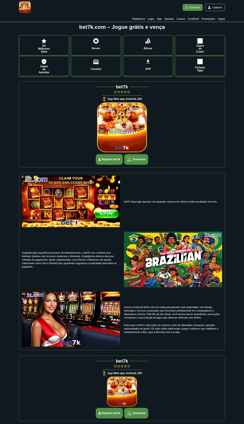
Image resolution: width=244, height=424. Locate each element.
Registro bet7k (111, 159)
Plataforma (138, 18)
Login (151, 18)
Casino (181, 18)
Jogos (221, 18)
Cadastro (217, 7)
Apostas (169, 18)
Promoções (208, 18)
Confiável (193, 18)
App (159, 18)
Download (194, 7)
